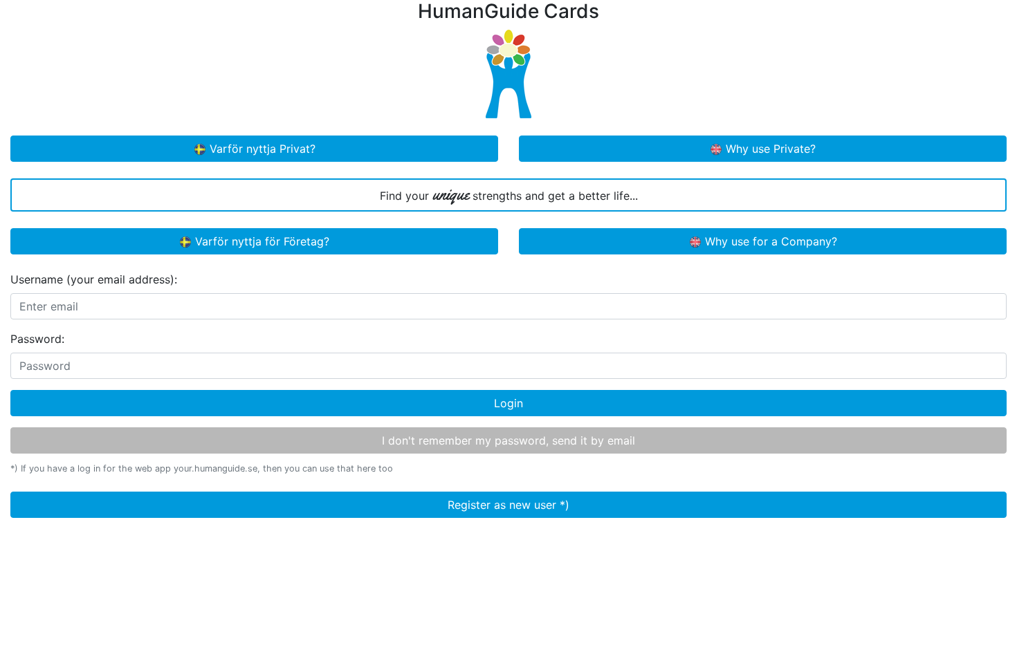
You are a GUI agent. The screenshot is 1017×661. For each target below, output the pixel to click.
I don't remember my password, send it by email (508, 440)
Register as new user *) (508, 505)
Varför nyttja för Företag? (260, 241)
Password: (37, 339)
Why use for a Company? (769, 241)
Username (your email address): (93, 279)
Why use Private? (769, 149)
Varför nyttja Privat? (260, 149)
